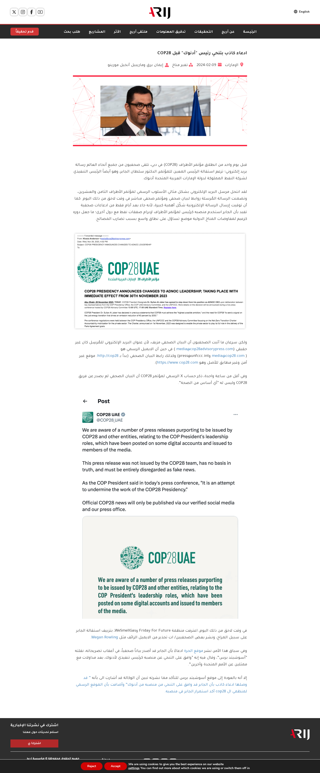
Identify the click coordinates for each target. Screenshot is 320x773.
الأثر (117, 32)
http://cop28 (107, 356)
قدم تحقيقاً (25, 32)
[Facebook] (31, 12)
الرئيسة (250, 32)
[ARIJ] (300, 734)
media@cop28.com (229, 356)
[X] (14, 12)
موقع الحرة (193, 651)
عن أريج (228, 32)
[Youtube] (40, 12)
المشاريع (97, 32)
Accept (115, 766)
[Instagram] (23, 12)
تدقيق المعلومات (170, 32)
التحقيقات (203, 32)
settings (134, 768)
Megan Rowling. (104, 638)
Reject (91, 766)
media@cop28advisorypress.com (204, 350)
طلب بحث (72, 32)
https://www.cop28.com (177, 363)
